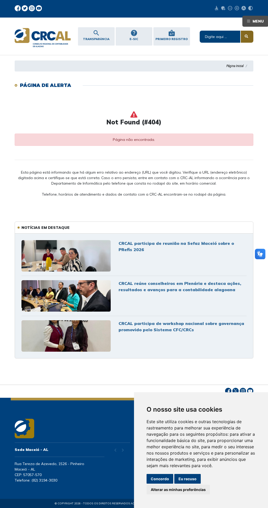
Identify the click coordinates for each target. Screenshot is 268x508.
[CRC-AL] (42, 37)
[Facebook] (18, 7)
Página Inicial (235, 66)
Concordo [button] (160, 479)
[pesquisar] (247, 37)
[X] (25, 7)
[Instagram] (32, 7)
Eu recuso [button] (187, 479)
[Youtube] (39, 7)
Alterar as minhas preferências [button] (178, 489)
